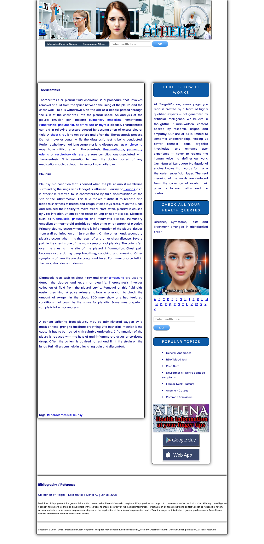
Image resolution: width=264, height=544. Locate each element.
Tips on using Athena (94, 44)
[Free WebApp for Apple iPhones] (181, 460)
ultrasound (116, 277)
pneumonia (66, 125)
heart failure (85, 125)
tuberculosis (61, 219)
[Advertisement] (131, 68)
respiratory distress (69, 154)
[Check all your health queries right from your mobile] (181, 431)
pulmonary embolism (105, 120)
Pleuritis (129, 189)
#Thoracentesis (58, 415)
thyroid (104, 125)
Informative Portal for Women (62, 44)
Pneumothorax (113, 149)
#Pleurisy (76, 415)
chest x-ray (58, 134)
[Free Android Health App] (181, 446)
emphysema (133, 144)
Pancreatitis (47, 125)
